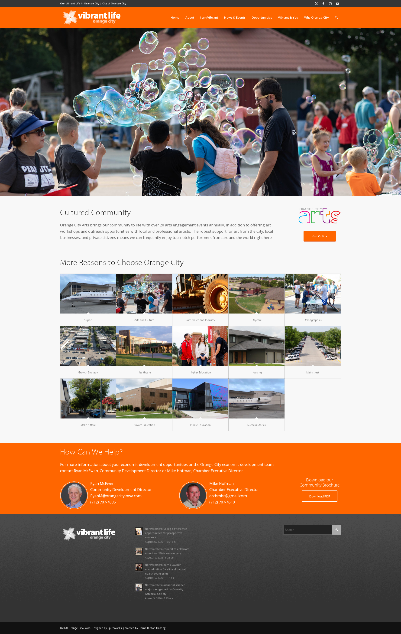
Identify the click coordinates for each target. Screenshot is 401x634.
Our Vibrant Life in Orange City (79, 3)
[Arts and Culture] (144, 294)
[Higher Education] (200, 346)
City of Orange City (114, 3)
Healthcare (144, 372)
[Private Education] (144, 398)
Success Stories (256, 425)
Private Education (144, 425)
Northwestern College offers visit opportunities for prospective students (166, 533)
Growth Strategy (88, 372)
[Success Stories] (257, 398)
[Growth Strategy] (88, 346)
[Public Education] (200, 398)
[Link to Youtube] (337, 3)
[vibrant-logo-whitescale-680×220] (91, 17)
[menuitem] (175, 17)
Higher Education (200, 372)
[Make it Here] (88, 398)
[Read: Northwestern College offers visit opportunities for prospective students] (139, 531)
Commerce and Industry (200, 320)
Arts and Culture (144, 320)
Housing (257, 372)
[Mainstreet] (313, 346)
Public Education (200, 425)
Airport (88, 320)
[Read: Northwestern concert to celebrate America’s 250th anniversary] (139, 551)
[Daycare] (257, 294)
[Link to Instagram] (330, 3)
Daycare (257, 320)
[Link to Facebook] (323, 3)
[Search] (336, 17)
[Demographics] (313, 294)
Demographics (313, 320)
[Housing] (257, 346)
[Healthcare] (144, 346)
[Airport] (88, 294)
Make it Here (88, 425)
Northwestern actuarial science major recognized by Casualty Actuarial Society (165, 589)
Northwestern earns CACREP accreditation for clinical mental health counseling (165, 569)
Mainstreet (312, 372)
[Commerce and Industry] (200, 294)
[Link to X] (316, 3)
